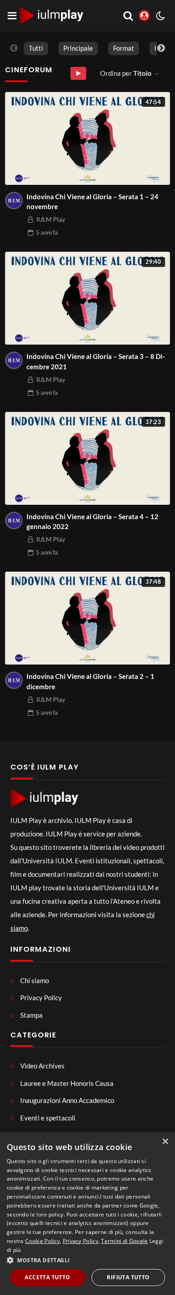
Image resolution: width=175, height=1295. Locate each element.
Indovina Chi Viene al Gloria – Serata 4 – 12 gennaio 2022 (92, 521)
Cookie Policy (42, 1241)
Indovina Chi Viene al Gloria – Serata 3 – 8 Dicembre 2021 (95, 361)
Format (123, 48)
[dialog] (87, 1213)
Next (161, 48)
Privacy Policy (80, 1241)
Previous (13, 48)
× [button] (165, 1141)
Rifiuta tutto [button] (128, 1277)
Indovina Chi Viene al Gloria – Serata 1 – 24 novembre (92, 201)
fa (47, 232)
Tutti (36, 48)
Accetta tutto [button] (47, 1277)
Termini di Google (124, 1241)
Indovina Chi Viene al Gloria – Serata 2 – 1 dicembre (90, 681)
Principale (78, 48)
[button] (87, 1260)
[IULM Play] (14, 201)
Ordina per (126, 73)
